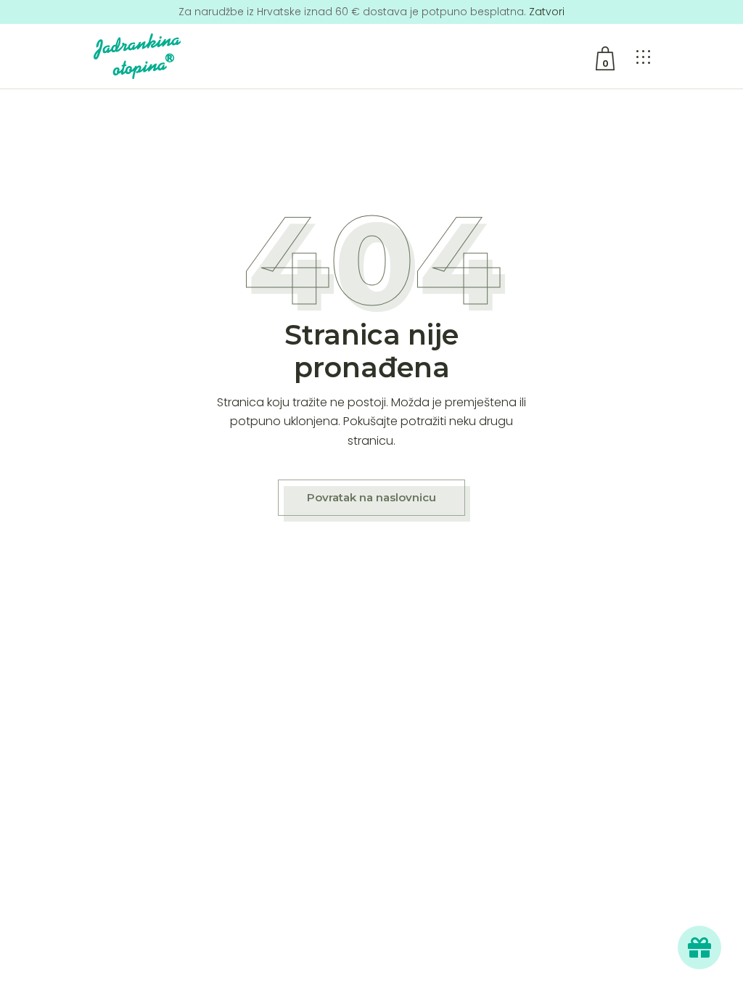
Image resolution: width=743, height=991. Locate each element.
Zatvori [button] (547, 11)
